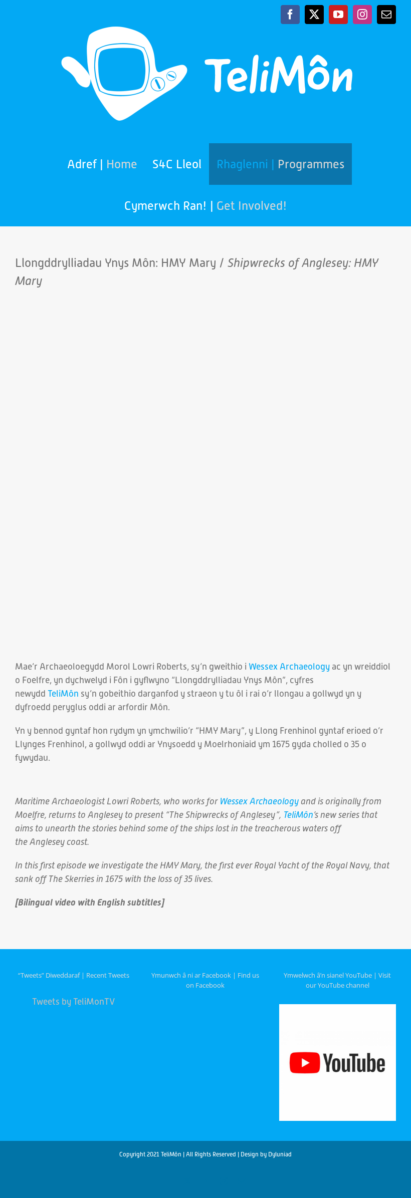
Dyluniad (280, 1154)
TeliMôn (63, 693)
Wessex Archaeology (289, 666)
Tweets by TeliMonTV (73, 1001)
